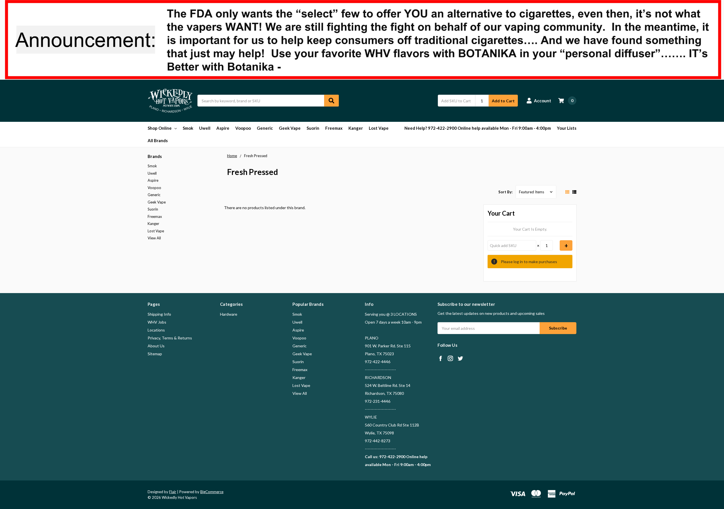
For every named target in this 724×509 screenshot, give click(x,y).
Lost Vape (379, 128)
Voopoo (243, 128)
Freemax (333, 128)
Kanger (355, 128)
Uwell (204, 128)
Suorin (313, 128)
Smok (188, 128)
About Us (156, 345)
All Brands (158, 140)
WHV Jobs (157, 322)
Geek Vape (290, 128)
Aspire (222, 128)
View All (154, 238)
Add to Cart (503, 100)
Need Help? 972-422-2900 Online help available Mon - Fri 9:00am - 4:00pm (477, 128)
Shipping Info (159, 314)
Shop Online (160, 128)
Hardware (228, 314)
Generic (265, 128)
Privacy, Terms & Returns (170, 337)
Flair (172, 491)
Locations (156, 330)
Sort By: (505, 192)
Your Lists (566, 128)
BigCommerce (211, 491)
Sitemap (155, 353)
